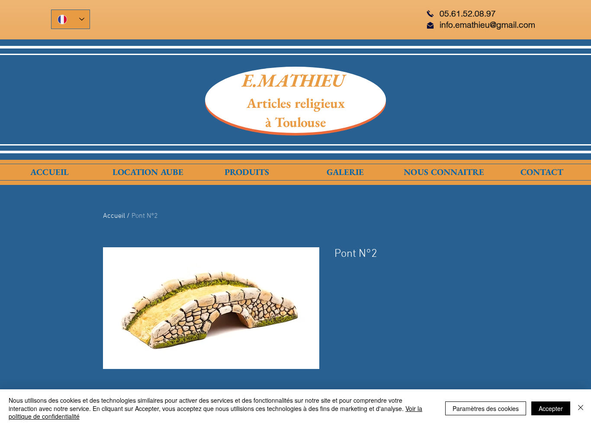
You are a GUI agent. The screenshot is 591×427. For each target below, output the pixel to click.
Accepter (551, 408)
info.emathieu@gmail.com (487, 24)
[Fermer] (580, 408)
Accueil (114, 216)
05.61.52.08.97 (468, 13)
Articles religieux (296, 103)
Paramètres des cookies (486, 408)
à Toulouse (295, 122)
